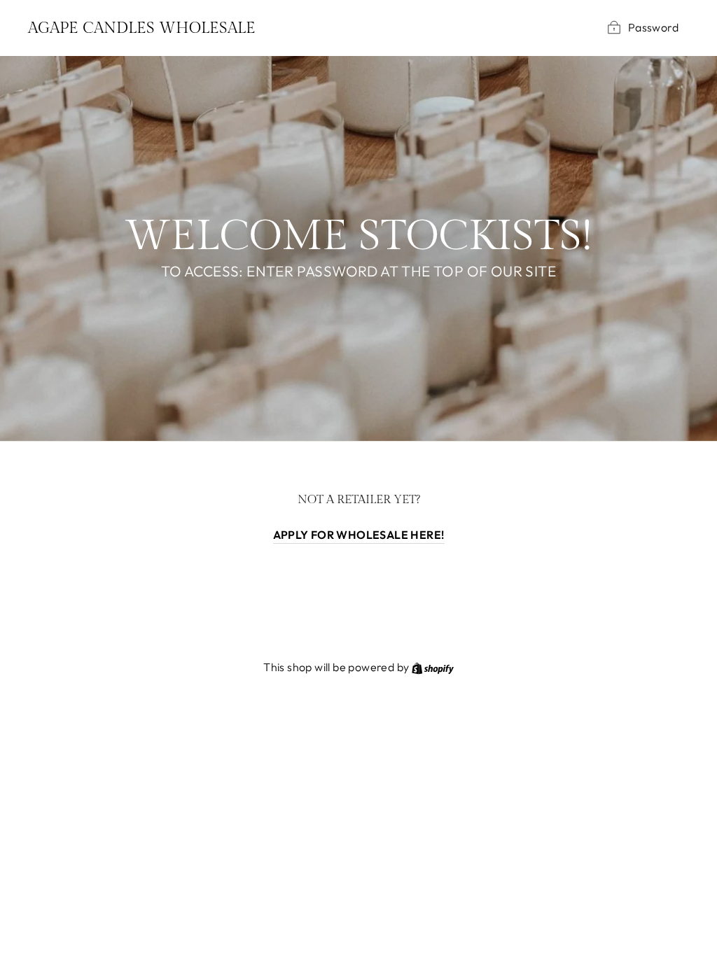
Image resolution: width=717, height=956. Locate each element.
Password (653, 27)
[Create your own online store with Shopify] (433, 667)
